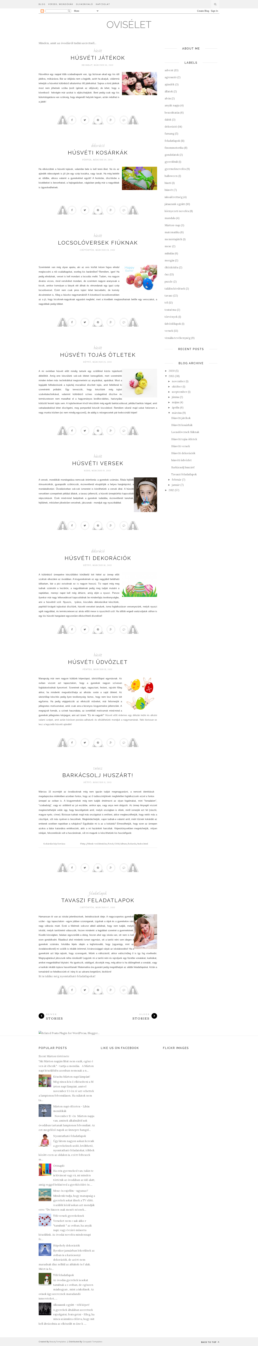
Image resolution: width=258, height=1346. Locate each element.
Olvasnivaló (84, 4)
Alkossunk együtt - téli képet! (71, 1304)
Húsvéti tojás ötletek (98, 355)
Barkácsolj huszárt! (97, 775)
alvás (168, 98)
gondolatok (172, 154)
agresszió (171, 77)
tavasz (97, 768)
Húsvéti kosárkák (98, 153)
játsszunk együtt (175, 204)
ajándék (169, 84)
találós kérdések (175, 288)
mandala (170, 218)
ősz (167, 274)
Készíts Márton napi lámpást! (71, 1076)
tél (166, 302)
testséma (170, 309)
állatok (169, 91)
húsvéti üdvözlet (98, 662)
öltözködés (171, 267)
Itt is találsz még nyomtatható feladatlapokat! (67, 976)
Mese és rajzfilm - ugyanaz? (70, 1190)
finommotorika (174, 147)
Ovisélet (129, 24)
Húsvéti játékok (98, 58)
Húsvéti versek (98, 463)
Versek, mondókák (60, 4)
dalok (168, 119)
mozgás (169, 260)
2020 (172, 370)
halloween (171, 176)
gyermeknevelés (175, 169)
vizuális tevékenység (177, 338)
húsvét (98, 51)
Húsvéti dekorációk (98, 558)
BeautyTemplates (57, 1341)
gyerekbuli (171, 161)
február (176, 479)
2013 (171, 376)
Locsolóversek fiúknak (98, 243)
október (177, 386)
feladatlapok (98, 893)
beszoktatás (172, 112)
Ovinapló (58, 1165)
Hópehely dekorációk (66, 1245)
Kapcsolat (103, 4)
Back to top (209, 1342)
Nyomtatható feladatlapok (69, 1136)
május (175, 402)
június (175, 397)
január (176, 485)
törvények (171, 316)
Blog (42, 4)
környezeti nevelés (177, 211)
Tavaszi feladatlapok (97, 900)
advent (169, 70)
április (175, 407)
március (177, 412)
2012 (171, 490)
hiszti (168, 183)
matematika (172, 232)
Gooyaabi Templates (92, 1341)
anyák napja (172, 105)
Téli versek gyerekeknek (68, 1215)
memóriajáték (173, 239)
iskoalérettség (174, 197)
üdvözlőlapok (173, 323)
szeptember (179, 391)
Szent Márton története (54, 1056)
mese (168, 246)
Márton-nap (172, 225)
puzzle (169, 281)
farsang (169, 133)
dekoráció (98, 145)
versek (169, 330)
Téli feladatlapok (63, 1275)
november (178, 381)
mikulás (169, 253)
